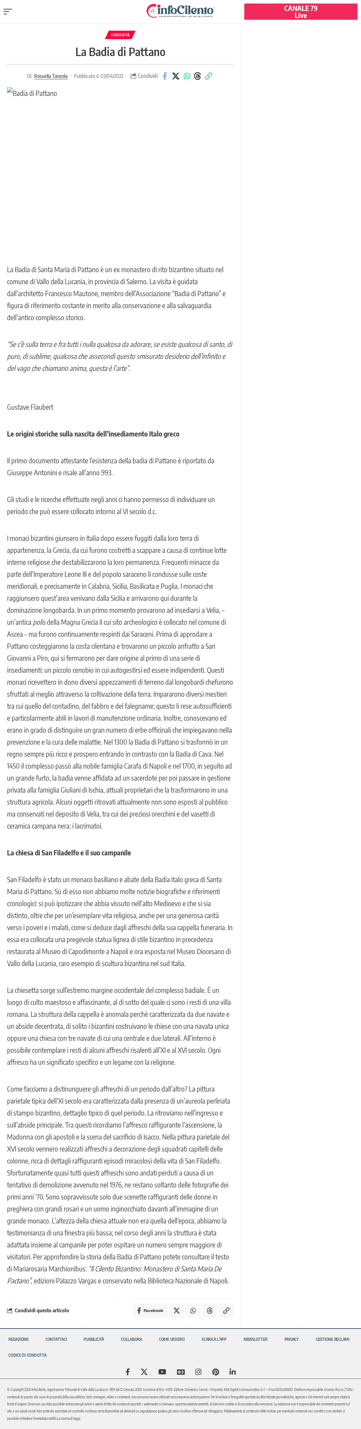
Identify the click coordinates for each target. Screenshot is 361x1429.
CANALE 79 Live (301, 11)
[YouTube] (162, 1372)
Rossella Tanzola (51, 76)
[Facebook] (128, 1372)
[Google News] (180, 1372)
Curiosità (120, 35)
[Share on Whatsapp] (187, 76)
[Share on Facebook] (165, 76)
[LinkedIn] (233, 1372)
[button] (10, 11)
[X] (144, 1372)
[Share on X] (176, 76)
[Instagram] (198, 1372)
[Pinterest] (215, 1372)
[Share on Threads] (198, 76)
